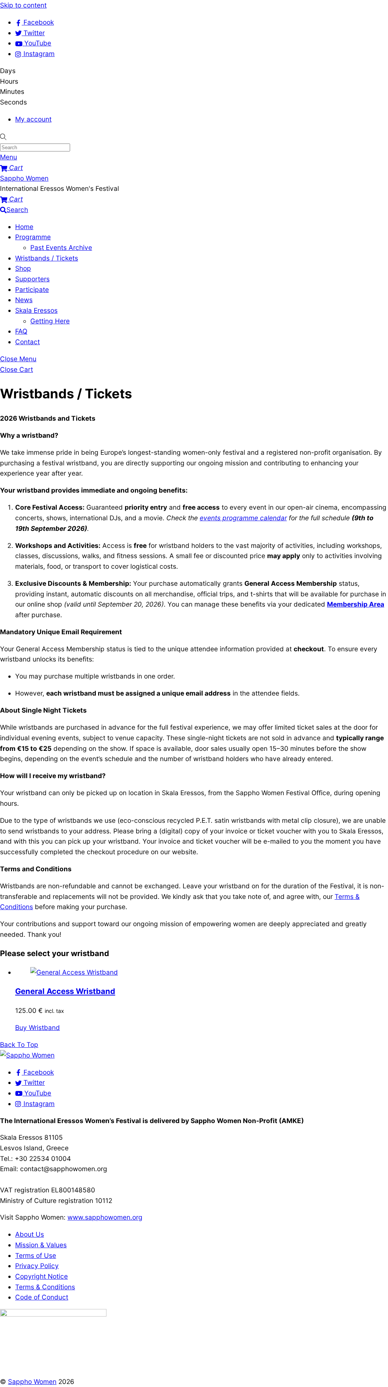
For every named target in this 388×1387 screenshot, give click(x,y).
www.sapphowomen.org (104, 1217)
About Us (29, 1234)
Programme (33, 237)
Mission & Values (41, 1245)
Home (24, 227)
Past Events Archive (61, 247)
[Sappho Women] (27, 1055)
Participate (32, 289)
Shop (23, 268)
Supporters (32, 279)
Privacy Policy (37, 1266)
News (24, 300)
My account (33, 119)
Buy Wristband (37, 1027)
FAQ (21, 331)
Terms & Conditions (45, 1287)
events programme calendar (243, 518)
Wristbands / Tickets (46, 258)
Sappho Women (32, 1381)
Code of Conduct (41, 1297)
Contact (27, 342)
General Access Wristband (65, 991)
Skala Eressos (36, 310)
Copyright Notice (41, 1276)
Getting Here (50, 321)
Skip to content (23, 5)
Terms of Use (35, 1255)
